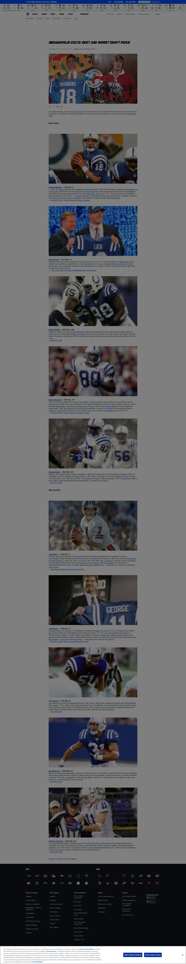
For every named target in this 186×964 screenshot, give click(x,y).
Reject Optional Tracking (132, 955)
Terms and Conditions (86, 949)
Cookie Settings (37, 962)
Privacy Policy (51, 951)
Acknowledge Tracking (153, 955)
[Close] (182, 954)
